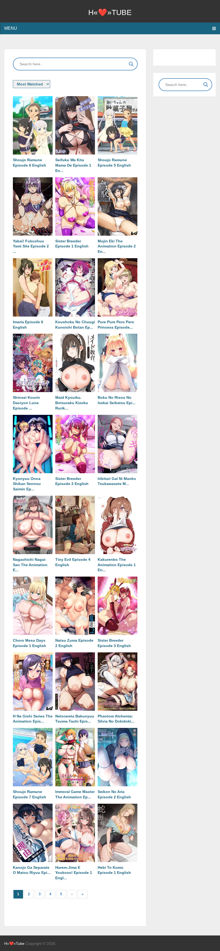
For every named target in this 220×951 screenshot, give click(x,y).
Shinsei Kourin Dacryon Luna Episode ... (26, 402)
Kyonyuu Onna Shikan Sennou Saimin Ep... (27, 483)
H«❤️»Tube (110, 12)
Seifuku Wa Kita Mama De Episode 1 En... (73, 165)
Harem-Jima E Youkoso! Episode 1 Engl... (73, 872)
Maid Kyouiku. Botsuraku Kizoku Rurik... (71, 402)
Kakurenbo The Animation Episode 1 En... (117, 564)
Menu (10, 28)
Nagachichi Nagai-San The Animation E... (30, 564)
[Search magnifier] (131, 64)
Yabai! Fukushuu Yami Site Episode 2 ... (31, 246)
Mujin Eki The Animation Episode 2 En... (117, 246)
